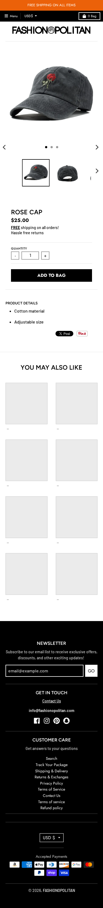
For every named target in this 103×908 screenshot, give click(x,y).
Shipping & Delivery (51, 771)
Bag (92, 16)
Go (91, 671)
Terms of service (51, 802)
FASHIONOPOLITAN (59, 890)
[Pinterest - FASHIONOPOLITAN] (56, 720)
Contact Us (51, 701)
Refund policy (51, 808)
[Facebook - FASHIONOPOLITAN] (37, 720)
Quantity (19, 248)
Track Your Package (52, 764)
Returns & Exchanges (51, 777)
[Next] (97, 147)
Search (51, 758)
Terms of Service (51, 789)
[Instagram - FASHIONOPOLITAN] (46, 720)
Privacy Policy (51, 783)
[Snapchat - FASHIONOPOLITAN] (66, 720)
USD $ (28, 16)
